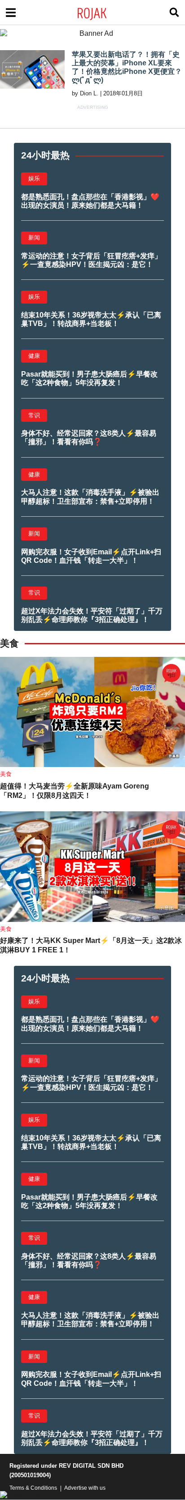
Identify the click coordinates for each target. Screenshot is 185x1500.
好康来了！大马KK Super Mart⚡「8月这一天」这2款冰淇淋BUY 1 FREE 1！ (91, 945)
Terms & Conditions (33, 1488)
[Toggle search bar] (174, 12)
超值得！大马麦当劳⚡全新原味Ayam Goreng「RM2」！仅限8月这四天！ (74, 790)
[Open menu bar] (11, 12)
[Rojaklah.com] (103, 12)
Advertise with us (85, 1488)
